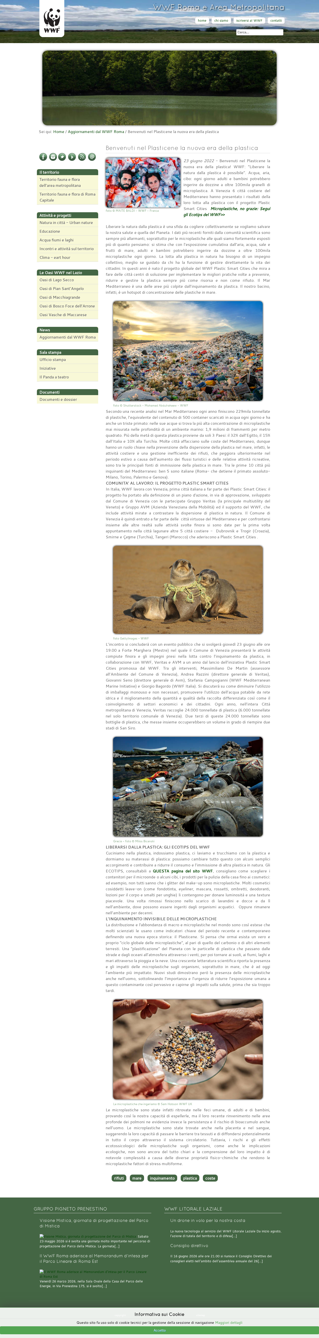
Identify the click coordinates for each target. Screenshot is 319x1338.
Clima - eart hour (54, 257)
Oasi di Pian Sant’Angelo (61, 288)
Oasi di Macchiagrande (59, 297)
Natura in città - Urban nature (66, 222)
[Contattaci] (91, 160)
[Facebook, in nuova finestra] (43, 160)
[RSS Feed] (82, 160)
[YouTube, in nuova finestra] (72, 160)
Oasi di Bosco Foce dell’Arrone (67, 306)
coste (210, 1178)
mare (137, 1178)
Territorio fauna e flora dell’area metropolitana (60, 182)
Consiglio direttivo (189, 1245)
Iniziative (47, 368)
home (202, 20)
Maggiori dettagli (228, 1322)
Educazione (49, 231)
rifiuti (119, 1178)
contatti (276, 20)
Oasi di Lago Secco (56, 279)
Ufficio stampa (52, 359)
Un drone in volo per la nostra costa (207, 1220)
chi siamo (221, 20)
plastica (190, 1178)
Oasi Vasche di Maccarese (63, 314)
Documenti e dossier (58, 399)
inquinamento (162, 1178)
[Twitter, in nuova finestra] (62, 160)
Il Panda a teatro (54, 377)
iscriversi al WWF (249, 20)
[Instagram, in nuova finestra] (53, 160)
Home (58, 131)
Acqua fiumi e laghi (56, 240)
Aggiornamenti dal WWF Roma (96, 131)
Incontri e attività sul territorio (66, 248)
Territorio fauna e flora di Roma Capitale (67, 197)
